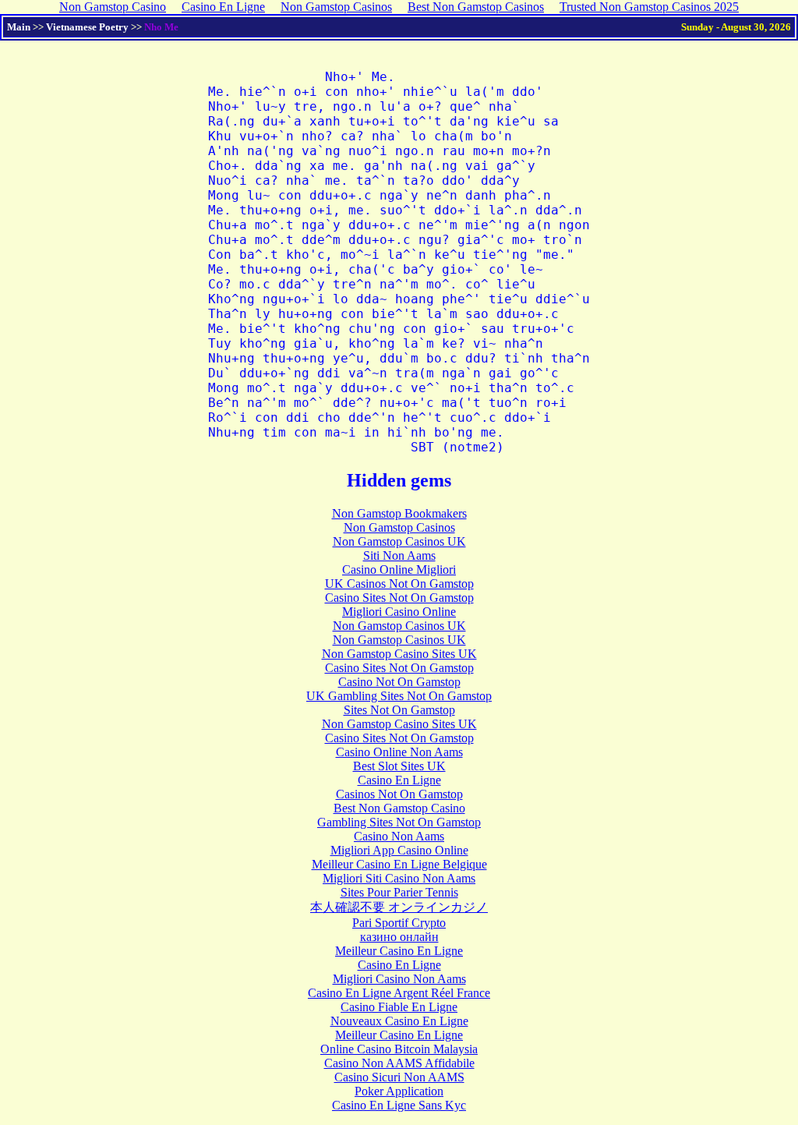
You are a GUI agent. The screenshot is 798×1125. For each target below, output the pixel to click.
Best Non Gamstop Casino (399, 808)
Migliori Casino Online (399, 611)
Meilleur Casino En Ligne (399, 950)
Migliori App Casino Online (399, 850)
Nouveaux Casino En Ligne (399, 1021)
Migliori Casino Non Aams (399, 978)
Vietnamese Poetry (87, 27)
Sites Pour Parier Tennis (399, 892)
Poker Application (399, 1091)
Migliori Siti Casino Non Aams (399, 878)
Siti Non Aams (399, 555)
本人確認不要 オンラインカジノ (399, 907)
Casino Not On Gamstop (399, 681)
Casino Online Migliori (399, 569)
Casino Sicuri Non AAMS (399, 1077)
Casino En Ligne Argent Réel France (399, 992)
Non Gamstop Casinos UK (399, 541)
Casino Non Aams (399, 836)
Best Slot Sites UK (399, 766)
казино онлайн (399, 936)
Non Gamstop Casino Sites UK (399, 653)
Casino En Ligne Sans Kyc (399, 1105)
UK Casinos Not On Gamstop (399, 583)
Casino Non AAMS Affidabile (399, 1063)
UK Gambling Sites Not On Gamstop (399, 695)
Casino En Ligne (399, 780)
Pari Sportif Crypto (399, 922)
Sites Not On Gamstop (399, 709)
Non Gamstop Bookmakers (399, 513)
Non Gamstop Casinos (399, 527)
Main (18, 27)
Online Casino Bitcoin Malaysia (399, 1049)
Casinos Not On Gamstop (399, 794)
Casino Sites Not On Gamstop (399, 597)
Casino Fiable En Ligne (399, 1007)
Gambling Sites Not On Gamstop (399, 822)
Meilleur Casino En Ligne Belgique (399, 864)
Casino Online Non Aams (399, 752)
